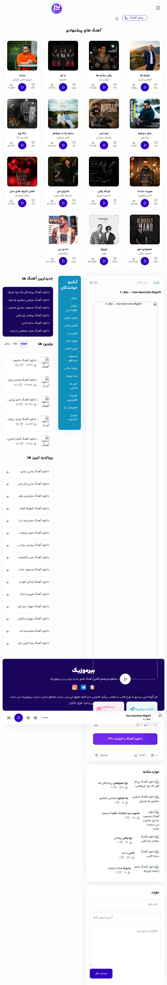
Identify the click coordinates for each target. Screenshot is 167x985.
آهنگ (156, 283)
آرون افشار (71, 349)
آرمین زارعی (70, 326)
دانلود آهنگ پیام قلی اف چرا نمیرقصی (27, 292)
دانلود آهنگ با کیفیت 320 (125, 739)
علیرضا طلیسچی (72, 398)
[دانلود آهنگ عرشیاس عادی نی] (63, 229)
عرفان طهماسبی (71, 308)
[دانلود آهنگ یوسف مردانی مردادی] (104, 113)
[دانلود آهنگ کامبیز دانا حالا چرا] (22, 113)
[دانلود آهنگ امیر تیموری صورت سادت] (145, 171)
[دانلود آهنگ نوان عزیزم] (104, 229)
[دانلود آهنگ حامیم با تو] (63, 56)
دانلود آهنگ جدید (125, 691)
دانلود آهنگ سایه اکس (36, 323)
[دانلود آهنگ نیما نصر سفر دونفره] (145, 113)
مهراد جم (71, 341)
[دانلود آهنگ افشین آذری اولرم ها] (145, 56)
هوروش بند (70, 408)
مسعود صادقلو (72, 358)
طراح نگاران (76, 703)
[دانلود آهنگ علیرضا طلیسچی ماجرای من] (63, 171)
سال (7, 344)
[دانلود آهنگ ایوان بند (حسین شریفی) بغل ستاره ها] (104, 56)
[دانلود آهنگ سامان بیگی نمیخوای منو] (145, 229)
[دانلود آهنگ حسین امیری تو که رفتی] (104, 171)
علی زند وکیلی (73, 386)
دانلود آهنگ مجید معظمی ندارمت (30, 331)
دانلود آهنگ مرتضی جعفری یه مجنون (27, 300)
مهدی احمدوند (72, 417)
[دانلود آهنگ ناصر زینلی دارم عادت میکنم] (63, 113)
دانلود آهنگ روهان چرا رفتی (33, 315)
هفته (24, 344)
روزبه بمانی (70, 368)
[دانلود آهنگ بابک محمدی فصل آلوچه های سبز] (22, 171)
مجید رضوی (70, 318)
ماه (15, 344)
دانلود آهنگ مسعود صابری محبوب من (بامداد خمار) (27, 308)
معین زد (72, 333)
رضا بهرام (71, 376)
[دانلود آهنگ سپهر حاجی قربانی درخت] (22, 56)
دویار (74, 298)
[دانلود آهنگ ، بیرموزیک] (56, 8)
